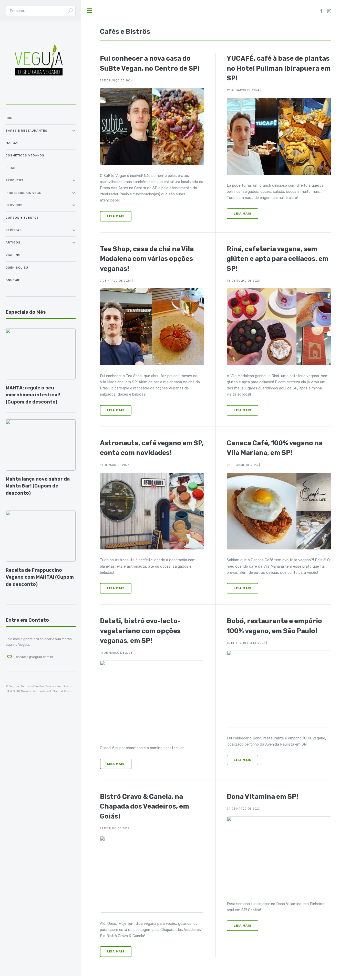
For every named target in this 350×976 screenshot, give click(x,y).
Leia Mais (116, 216)
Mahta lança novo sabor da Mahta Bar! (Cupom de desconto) (38, 486)
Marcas (13, 143)
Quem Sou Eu (17, 267)
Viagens (13, 255)
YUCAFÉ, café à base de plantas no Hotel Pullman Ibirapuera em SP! (279, 68)
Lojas (11, 168)
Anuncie (13, 280)
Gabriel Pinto (62, 691)
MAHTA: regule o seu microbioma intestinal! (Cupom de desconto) (33, 395)
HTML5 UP (12, 691)
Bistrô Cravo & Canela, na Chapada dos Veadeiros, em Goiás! (144, 806)
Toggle (89, 10)
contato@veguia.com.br (35, 657)
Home (10, 118)
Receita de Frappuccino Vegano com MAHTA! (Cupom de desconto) (40, 577)
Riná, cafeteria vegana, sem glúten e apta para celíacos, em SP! (277, 258)
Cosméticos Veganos (25, 155)
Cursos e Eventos (22, 217)
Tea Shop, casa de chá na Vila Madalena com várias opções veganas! (147, 258)
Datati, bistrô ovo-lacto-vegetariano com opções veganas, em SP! (140, 630)
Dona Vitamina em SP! (262, 796)
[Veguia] (39, 97)
